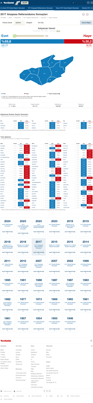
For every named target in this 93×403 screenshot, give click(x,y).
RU (82, 2)
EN (75, 2)
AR (78, 2)
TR (73, 2)
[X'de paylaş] (84, 14)
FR (80, 2)
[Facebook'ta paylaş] (88, 14)
